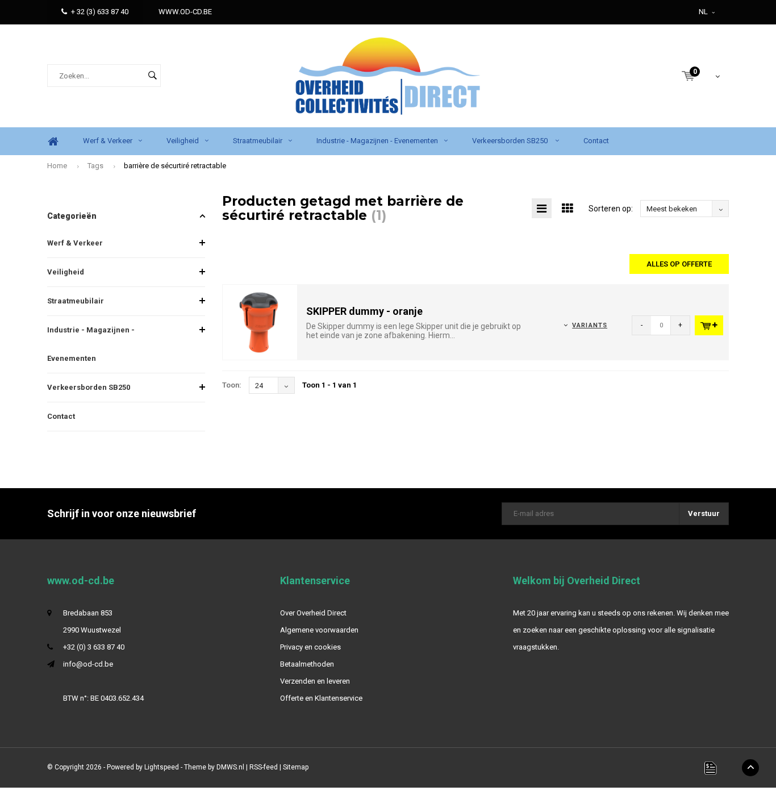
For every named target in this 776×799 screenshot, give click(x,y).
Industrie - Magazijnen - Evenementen (377, 140)
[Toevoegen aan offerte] (709, 325)
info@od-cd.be (88, 664)
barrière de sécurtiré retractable (175, 165)
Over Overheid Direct (313, 613)
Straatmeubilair (257, 140)
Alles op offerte (679, 264)
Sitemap (295, 767)
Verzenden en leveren (315, 681)
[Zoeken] (152, 75)
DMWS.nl (230, 767)
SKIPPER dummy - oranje (364, 311)
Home (53, 141)
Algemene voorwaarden (319, 630)
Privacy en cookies (310, 647)
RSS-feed (263, 767)
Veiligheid (182, 140)
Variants (589, 325)
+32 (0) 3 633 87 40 (93, 647)
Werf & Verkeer (107, 140)
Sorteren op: (611, 208)
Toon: (231, 385)
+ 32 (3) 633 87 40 (99, 11)
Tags (95, 165)
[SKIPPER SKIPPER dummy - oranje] (260, 322)
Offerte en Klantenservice (321, 698)
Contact (596, 140)
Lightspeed (161, 767)
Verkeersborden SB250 (510, 140)
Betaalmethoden (307, 664)
